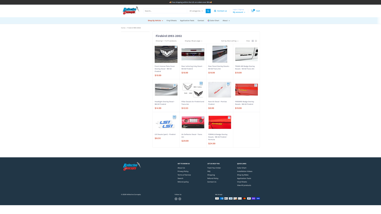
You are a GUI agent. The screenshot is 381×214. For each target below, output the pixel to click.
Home (123, 28)
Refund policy (183, 182)
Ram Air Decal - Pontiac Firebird (217, 103)
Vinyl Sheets (171, 20)
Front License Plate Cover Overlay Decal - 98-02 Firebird (165, 68)
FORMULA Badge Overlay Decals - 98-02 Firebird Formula (217, 137)
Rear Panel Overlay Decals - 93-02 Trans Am (219, 67)
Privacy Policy (183, 171)
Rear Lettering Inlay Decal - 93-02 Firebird (192, 67)
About (225, 20)
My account (238, 12)
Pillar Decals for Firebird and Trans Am (192, 103)
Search (180, 178)
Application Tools (187, 20)
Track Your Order (214, 168)
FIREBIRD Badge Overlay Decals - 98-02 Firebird (244, 103)
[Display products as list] (256, 41)
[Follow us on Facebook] (176, 198)
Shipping (211, 175)
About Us (181, 168)
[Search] (208, 11)
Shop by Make (242, 175)
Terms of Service (184, 175)
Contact (201, 20)
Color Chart (214, 20)
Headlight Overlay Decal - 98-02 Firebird (165, 103)
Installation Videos (244, 171)
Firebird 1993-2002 (134, 28)
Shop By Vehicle (154, 20)
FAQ (208, 171)
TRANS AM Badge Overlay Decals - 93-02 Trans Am (245, 67)
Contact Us (211, 182)
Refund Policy (212, 178)
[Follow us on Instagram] (179, 198)
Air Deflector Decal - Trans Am (191, 135)
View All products (244, 185)
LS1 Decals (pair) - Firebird (165, 134)
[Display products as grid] (253, 41)
